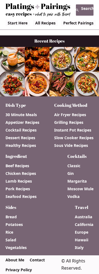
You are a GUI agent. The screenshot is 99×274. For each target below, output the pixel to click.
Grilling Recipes (68, 122)
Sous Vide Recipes (71, 145)
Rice (9, 232)
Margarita (77, 181)
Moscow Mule (80, 189)
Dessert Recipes (20, 138)
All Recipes (45, 23)
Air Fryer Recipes (70, 115)
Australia (83, 217)
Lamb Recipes (19, 181)
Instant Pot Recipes (72, 130)
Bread (11, 217)
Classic (73, 166)
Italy (79, 248)
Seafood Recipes (21, 196)
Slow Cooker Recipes (74, 138)
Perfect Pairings (78, 23)
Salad (11, 240)
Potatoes (14, 225)
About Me (15, 260)
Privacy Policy (19, 270)
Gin (70, 173)
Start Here (18, 23)
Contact (37, 260)
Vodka (73, 196)
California (84, 225)
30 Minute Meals (21, 115)
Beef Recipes (17, 166)
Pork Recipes (18, 189)
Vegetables (16, 248)
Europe (81, 232)
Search (87, 8)
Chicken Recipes (21, 173)
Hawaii (81, 240)
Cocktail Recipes (21, 130)
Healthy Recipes (21, 145)
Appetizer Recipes (22, 122)
